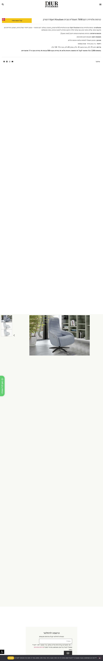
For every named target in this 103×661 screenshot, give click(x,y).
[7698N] (59, 335)
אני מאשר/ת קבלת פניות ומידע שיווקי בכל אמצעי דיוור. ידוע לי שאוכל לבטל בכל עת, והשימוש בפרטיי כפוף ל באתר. (52, 647)
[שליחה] (68, 653)
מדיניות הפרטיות (39, 647)
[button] (2, 652)
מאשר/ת (10, 658)
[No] (99, 658)
